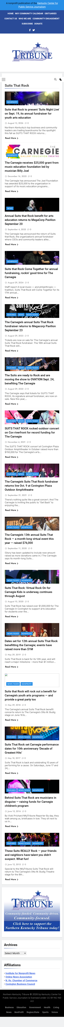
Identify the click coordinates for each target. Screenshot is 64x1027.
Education (21, 1007)
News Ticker (32, 314)
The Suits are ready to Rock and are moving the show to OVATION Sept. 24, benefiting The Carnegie (29, 379)
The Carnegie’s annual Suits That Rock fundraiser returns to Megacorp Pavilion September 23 (30, 326)
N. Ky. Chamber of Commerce (21, 980)
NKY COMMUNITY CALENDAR (29, 13)
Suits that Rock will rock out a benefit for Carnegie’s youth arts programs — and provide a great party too (31, 695)
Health (47, 1007)
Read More (10, 138)
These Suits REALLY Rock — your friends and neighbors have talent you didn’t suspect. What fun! (31, 855)
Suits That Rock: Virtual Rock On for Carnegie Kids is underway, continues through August (28, 592)
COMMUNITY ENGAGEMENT (46, 18)
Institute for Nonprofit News (20, 973)
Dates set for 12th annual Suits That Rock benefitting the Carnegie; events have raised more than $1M (31, 645)
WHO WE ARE (25, 18)
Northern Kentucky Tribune (16, 994)
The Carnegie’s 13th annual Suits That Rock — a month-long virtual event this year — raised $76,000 (29, 539)
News (10, 208)
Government (35, 1007)
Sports (45, 1012)
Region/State (33, 1012)
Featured (11, 314)
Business (9, 1007)
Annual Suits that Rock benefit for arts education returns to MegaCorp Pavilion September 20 (30, 220)
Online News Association (19, 976)
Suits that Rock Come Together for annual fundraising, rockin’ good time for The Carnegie (31, 273)
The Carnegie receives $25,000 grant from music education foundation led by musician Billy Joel (32, 166)
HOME (11, 13)
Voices (54, 1012)
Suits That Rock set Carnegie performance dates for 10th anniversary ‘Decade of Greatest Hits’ (32, 748)
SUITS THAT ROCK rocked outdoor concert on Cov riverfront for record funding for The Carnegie (32, 432)
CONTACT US (10, 18)
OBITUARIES (51, 13)
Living (56, 1007)
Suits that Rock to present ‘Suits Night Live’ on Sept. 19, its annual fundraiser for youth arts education (32, 113)
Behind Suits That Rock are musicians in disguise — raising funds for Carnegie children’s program (30, 801)
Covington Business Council (20, 984)
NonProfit (12, 102)
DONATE (38, 23)
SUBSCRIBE (27, 23)
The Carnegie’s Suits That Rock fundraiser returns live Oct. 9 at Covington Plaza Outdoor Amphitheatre (31, 485)
